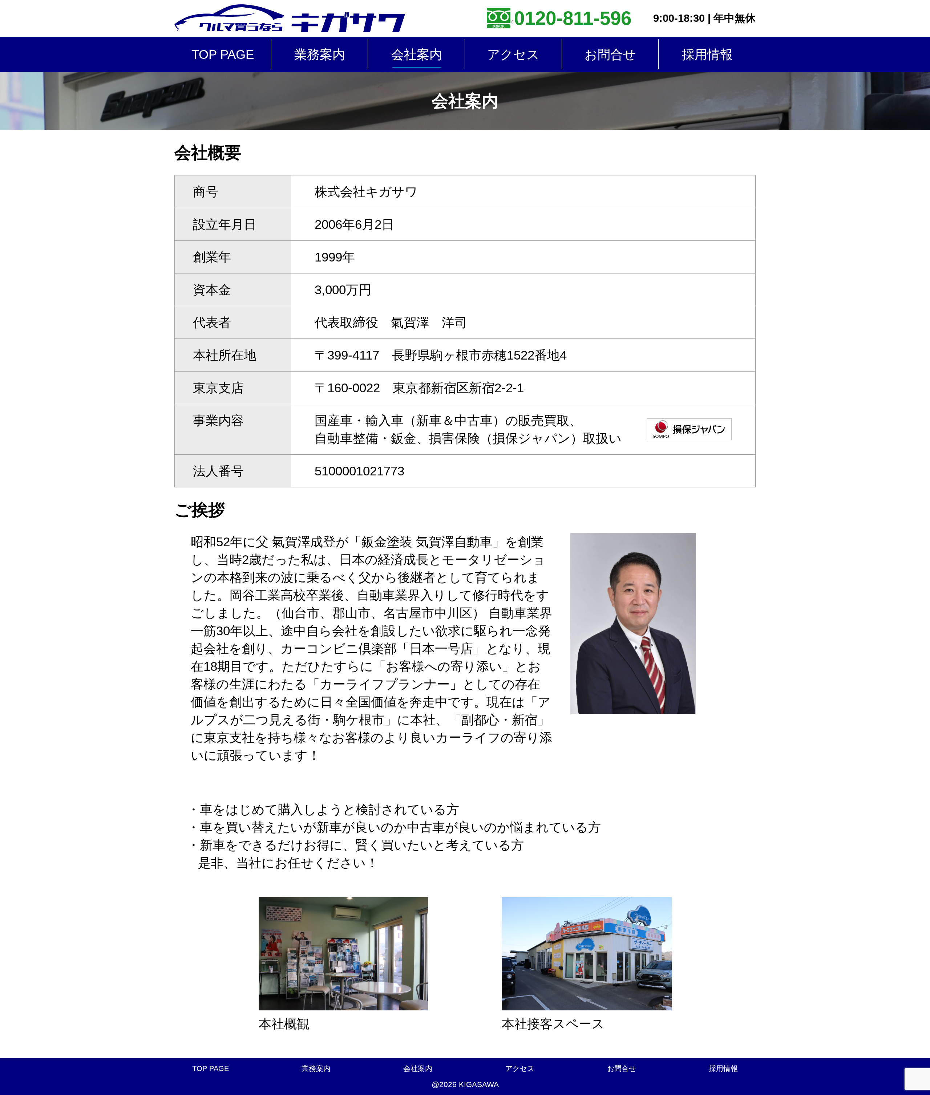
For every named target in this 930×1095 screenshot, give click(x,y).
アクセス (513, 54)
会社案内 (416, 54)
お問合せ (610, 54)
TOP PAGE (222, 54)
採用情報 (707, 54)
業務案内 (319, 54)
